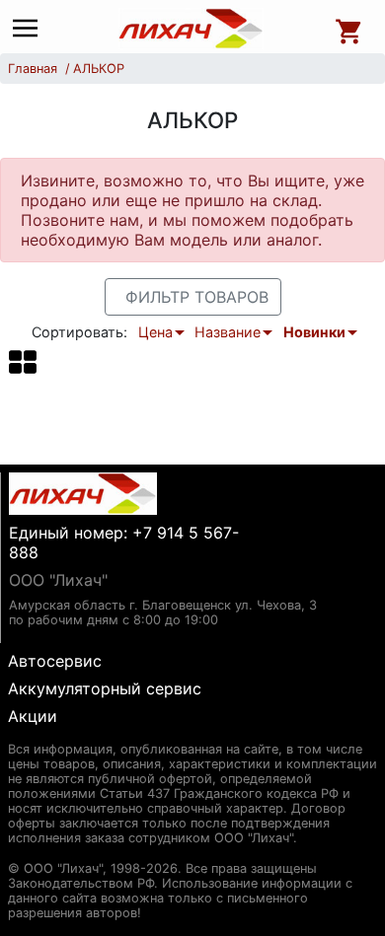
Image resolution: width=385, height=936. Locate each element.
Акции (32, 716)
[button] (23, 361)
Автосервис (55, 661)
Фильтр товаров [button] (197, 297)
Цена (155, 332)
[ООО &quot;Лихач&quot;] (191, 28)
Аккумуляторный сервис (104, 688)
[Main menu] (30, 29)
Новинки (314, 332)
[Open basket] (349, 28)
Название (227, 332)
